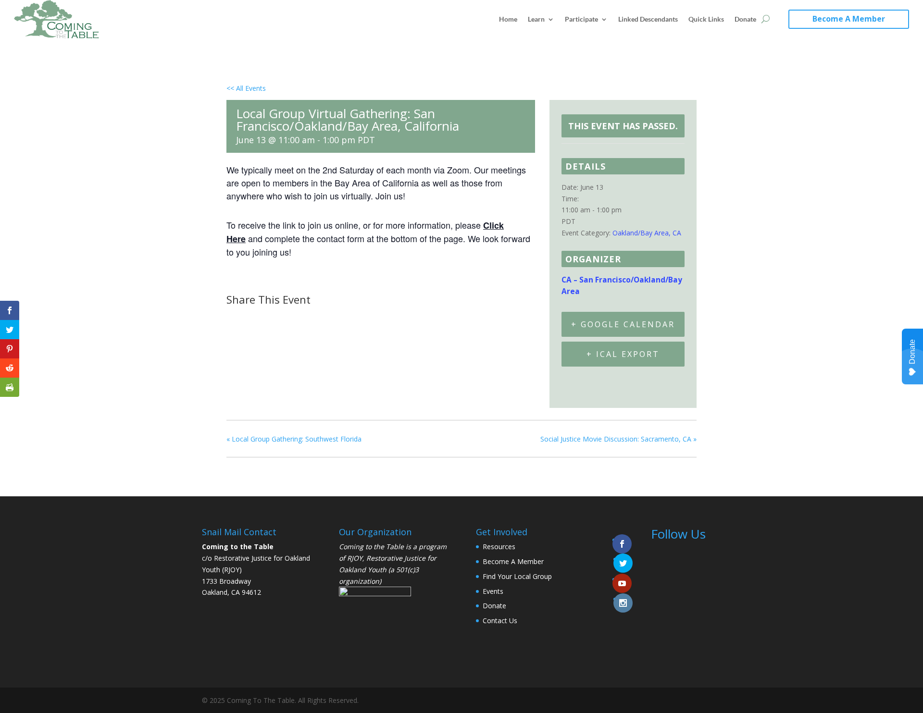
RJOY (354, 558)
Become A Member (848, 18)
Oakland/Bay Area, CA (646, 232)
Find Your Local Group (517, 576)
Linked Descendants (648, 19)
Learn (536, 19)
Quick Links (706, 19)
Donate (745, 19)
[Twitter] (259, 318)
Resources (499, 546)
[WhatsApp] (308, 318)
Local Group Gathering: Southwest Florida (294, 438)
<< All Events (246, 88)
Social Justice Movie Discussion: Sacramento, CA (618, 438)
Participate (581, 19)
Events (493, 591)
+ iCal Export (623, 354)
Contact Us (500, 620)
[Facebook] (236, 318)
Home (508, 19)
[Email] (284, 318)
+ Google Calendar (623, 324)
